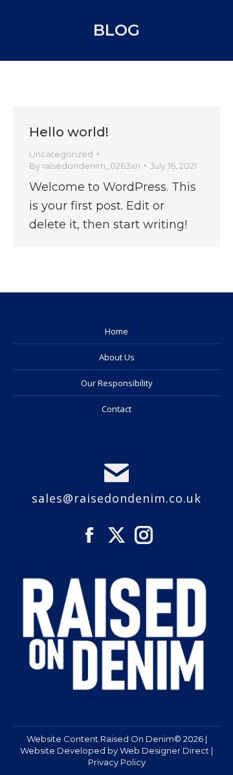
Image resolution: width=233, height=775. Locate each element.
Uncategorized (61, 154)
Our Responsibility (117, 383)
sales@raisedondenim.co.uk (116, 498)
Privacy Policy (117, 762)
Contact (116, 409)
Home (116, 331)
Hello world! (69, 132)
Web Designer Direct (164, 750)
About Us (117, 357)
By (84, 165)
